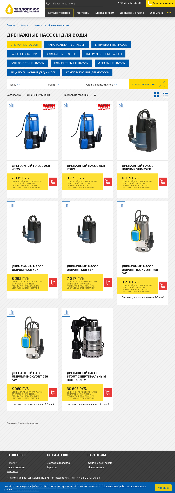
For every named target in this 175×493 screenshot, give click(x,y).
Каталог (25, 25)
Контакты (83, 12)
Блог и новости (16, 467)
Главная (11, 25)
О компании (157, 12)
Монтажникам (104, 12)
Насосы (38, 25)
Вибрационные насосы (111, 44)
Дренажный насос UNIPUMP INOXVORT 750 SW (30, 376)
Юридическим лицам (100, 462)
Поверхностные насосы (27, 63)
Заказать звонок (163, 3)
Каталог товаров (59, 12)
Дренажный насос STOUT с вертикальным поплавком (86, 376)
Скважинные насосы (61, 54)
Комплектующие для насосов (87, 72)
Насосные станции (23, 54)
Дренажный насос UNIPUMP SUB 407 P (27, 267)
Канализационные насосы (66, 44)
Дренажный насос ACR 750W (86, 167)
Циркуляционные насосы (104, 54)
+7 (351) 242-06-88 (129, 2)
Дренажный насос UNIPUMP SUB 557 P (82, 267)
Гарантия (52, 467)
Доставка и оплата (132, 12)
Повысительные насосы (71, 63)
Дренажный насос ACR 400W (31, 167)
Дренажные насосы (24, 44)
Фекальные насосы (111, 63)
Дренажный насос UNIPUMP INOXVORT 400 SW (140, 269)
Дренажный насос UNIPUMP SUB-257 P (137, 167)
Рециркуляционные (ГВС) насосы (33, 72)
